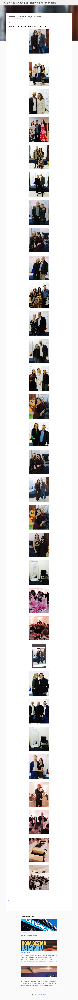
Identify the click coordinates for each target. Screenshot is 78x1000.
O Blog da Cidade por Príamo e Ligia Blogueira (30, 2)
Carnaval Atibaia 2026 (26, 932)
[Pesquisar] (58, 3)
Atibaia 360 (23, 978)
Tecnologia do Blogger (40, 994)
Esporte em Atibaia (25, 952)
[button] (9, 22)
